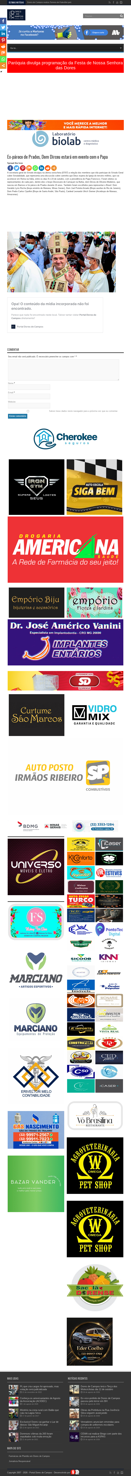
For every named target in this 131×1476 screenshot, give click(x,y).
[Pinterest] (23, 168)
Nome (10, 383)
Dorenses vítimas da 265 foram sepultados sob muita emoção (36, 1435)
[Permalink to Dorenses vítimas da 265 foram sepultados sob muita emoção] (13, 1441)
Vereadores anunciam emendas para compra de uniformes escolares (100, 1423)
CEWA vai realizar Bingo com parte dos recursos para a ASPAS (101, 1435)
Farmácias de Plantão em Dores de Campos (29, 1456)
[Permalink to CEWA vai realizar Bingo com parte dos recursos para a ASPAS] (74, 1441)
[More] (54, 168)
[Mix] (29, 168)
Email (10, 392)
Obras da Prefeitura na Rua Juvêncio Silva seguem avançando (100, 1411)
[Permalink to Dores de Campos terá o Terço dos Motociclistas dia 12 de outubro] (74, 1394)
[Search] (121, 16)
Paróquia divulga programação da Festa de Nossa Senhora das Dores (65, 65)
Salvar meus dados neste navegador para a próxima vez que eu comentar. (83, 411)
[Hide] (1, 71)
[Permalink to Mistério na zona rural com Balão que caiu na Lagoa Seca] (13, 1417)
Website (11, 402)
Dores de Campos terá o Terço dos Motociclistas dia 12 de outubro (99, 1388)
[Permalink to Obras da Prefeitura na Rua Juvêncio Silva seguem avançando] (74, 1417)
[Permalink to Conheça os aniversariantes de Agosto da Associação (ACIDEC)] (13, 1405)
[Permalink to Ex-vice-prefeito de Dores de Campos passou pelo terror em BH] (74, 1405)
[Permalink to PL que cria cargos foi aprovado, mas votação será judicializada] (13, 1394)
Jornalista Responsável (19, 1461)
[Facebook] (10, 168)
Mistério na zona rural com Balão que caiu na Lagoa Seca (39, 1411)
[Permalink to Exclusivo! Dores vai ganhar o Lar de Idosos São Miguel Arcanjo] (13, 1429)
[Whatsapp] (35, 168)
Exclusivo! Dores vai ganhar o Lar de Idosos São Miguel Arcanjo (39, 1423)
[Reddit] (47, 168)
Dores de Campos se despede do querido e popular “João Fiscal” (55, 2)
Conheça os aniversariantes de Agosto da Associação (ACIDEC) (40, 1399)
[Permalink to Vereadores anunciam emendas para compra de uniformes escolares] (74, 1429)
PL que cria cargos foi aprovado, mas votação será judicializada (39, 1388)
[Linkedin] (41, 168)
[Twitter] (16, 168)
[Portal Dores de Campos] (16, 18)
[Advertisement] (65, 97)
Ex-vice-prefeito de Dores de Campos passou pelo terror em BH (100, 1399)
